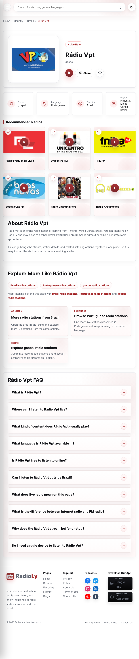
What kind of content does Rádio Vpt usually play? (51, 426)
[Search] (119, 7)
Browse (47, 583)
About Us (68, 587)
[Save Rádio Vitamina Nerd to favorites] (53, 178)
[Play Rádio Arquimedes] (115, 188)
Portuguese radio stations (59, 285)
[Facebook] (87, 581)
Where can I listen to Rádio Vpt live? (39, 409)
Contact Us (69, 596)
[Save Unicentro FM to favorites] (53, 132)
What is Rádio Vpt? (26, 392)
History (47, 591)
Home (6, 20)
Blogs (46, 596)
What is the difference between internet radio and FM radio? (58, 511)
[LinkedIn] (95, 588)
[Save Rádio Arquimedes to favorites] (99, 178)
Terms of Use (71, 591)
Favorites (48, 587)
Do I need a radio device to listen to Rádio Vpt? (47, 545)
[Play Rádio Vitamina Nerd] (69, 188)
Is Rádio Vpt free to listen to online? (39, 460)
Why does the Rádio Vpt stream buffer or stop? (48, 528)
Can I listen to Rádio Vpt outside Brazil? (42, 477)
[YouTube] (87, 596)
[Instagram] (87, 588)
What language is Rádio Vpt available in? (43, 443)
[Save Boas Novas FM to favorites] (8, 178)
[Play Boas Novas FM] (24, 188)
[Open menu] (7, 7)
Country (18, 20)
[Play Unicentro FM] (69, 142)
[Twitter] (95, 581)
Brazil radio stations (23, 285)
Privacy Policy (92, 622)
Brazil (30, 20)
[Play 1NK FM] (115, 142)
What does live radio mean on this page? (43, 494)
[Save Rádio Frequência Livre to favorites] (8, 132)
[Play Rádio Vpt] (69, 73)
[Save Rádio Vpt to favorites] (100, 73)
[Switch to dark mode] (132, 7)
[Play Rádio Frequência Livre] (24, 142)
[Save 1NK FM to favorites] (99, 132)
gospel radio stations (96, 285)
